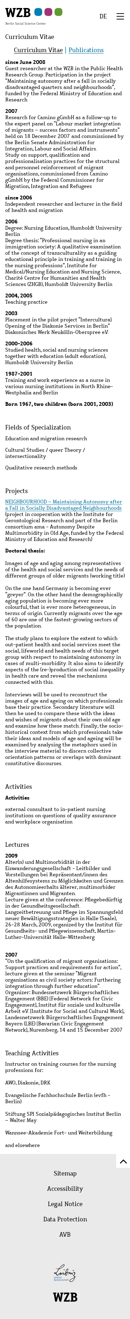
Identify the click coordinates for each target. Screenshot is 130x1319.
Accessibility (65, 1189)
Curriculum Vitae (38, 50)
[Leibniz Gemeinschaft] (65, 1273)
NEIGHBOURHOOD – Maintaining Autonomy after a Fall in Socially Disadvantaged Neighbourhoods (63, 504)
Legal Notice (65, 1204)
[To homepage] (25, 16)
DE (103, 16)
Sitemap (65, 1173)
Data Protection (65, 1219)
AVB (65, 1234)
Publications (86, 50)
